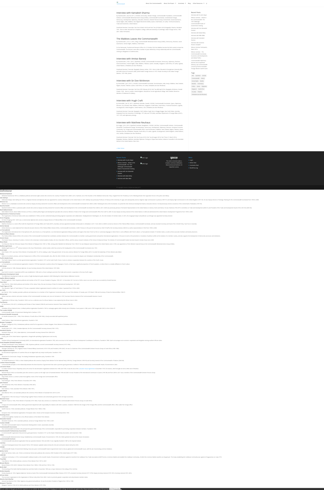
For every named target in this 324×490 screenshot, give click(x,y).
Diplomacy (134, 20)
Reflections (141, 105)
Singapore (162, 63)
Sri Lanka (165, 21)
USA (144, 107)
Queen (153, 21)
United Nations (133, 23)
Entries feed (193, 163)
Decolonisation (158, 83)
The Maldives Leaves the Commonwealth (137, 38)
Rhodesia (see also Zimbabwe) (124, 131)
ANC (193, 75)
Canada (147, 103)
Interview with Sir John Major (199, 15)
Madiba (202, 81)
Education (140, 20)
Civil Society (143, 15)
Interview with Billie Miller (198, 35)
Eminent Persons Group (156, 20)
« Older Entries (120, 148)
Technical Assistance (174, 21)
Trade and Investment (122, 23)
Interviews (181, 3)
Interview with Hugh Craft (129, 100)
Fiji (123, 105)
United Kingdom (129, 107)
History (203, 78)
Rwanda (136, 131)
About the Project (169, 3)
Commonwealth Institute (166, 125)
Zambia (121, 133)
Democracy (119, 20)
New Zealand (179, 83)
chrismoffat (121, 83)
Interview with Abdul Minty (198, 33)
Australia (142, 103)
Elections (146, 20)
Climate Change (152, 15)
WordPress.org (194, 168)
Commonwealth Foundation (164, 15)
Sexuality (156, 63)
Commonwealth (195, 78)
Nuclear (123, 85)
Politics (193, 86)
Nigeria (118, 85)
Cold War (156, 125)
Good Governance (176, 20)
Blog (189, 3)
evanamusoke (122, 15)
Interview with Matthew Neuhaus (133, 122)
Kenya (168, 83)
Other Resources (197, 3)
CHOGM (137, 15)
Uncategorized (120, 107)
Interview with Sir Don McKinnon (133, 80)
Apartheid (137, 61)
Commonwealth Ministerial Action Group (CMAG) (135, 17)
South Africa (168, 63)
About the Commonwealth (154, 3)
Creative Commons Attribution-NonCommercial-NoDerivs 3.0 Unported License (174, 165)
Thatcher (200, 91)
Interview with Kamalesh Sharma (133, 12)
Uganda (180, 63)
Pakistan (146, 63)
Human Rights (120, 21)
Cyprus (172, 103)
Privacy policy (116, 489)
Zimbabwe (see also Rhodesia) (133, 65)
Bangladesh (145, 125)
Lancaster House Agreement (86, 368)
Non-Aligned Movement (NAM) (142, 21)
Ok (110, 489)
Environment (166, 20)
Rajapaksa (204, 86)
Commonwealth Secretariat (156, 17)
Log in (191, 160)
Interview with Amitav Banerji (131, 58)
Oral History (200, 83)
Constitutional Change (171, 17)
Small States (159, 21)
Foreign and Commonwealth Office (135, 129)
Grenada (126, 105)
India (126, 21)
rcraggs (120, 125)
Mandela (194, 83)
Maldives (130, 21)
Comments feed (194, 165)
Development (127, 20)
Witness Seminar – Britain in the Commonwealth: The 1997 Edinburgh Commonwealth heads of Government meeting (198, 21)
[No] (121, 489)
